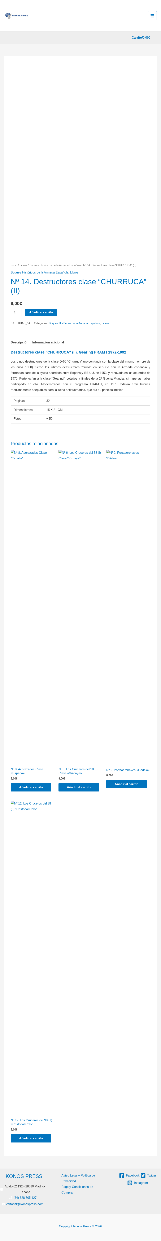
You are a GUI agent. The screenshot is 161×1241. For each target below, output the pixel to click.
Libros (23, 265)
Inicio (14, 265)
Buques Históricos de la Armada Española (55, 265)
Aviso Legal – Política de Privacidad (78, 1178)
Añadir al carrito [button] (31, 787)
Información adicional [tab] (48, 342)
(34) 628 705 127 (24, 1197)
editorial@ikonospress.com (25, 1204)
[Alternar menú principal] (152, 15)
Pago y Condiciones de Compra (77, 1189)
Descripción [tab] (19, 342)
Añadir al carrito (41, 312)
